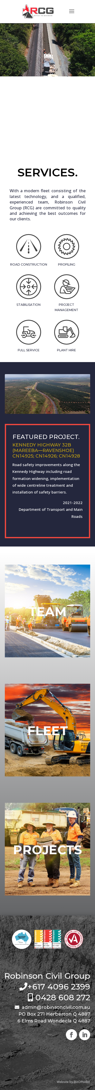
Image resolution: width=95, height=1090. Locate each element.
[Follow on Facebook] (71, 1034)
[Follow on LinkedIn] (84, 1034)
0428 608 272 (62, 997)
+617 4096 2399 (58, 987)
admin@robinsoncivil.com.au (55, 1007)
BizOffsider (82, 1082)
